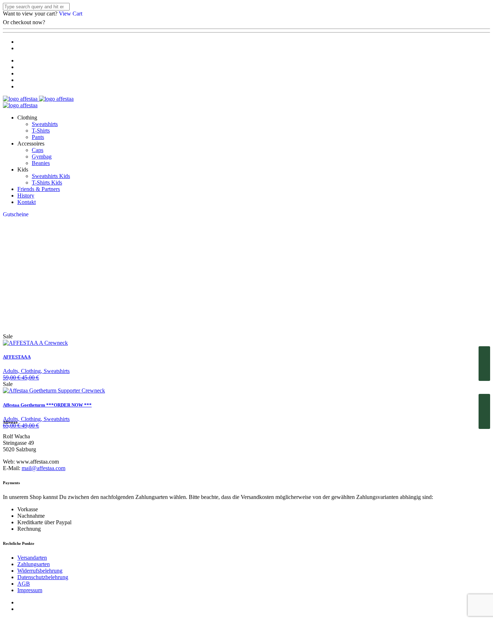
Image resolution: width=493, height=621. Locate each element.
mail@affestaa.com (43, 468)
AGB (23, 584)
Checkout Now (65, 22)
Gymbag (42, 156)
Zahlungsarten (33, 564)
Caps (37, 150)
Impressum (29, 590)
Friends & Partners (38, 189)
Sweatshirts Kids (51, 176)
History (25, 195)
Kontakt (26, 202)
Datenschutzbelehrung (42, 577)
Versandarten (32, 558)
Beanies (41, 163)
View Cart (70, 13)
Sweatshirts (45, 124)
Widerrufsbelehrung (39, 571)
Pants (38, 137)
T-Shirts (41, 130)
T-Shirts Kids (47, 182)
